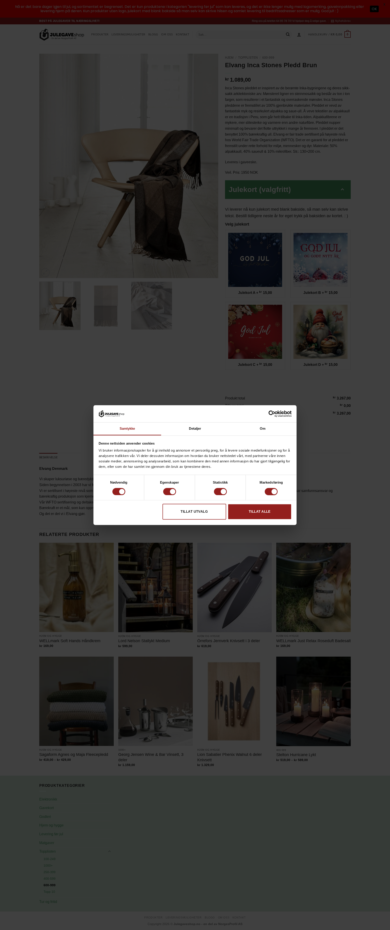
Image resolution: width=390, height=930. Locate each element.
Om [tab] (262, 429)
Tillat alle (260, 512)
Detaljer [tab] (195, 429)
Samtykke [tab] (127, 429)
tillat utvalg (194, 512)
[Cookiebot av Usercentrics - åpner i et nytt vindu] (272, 413)
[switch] (169, 491)
